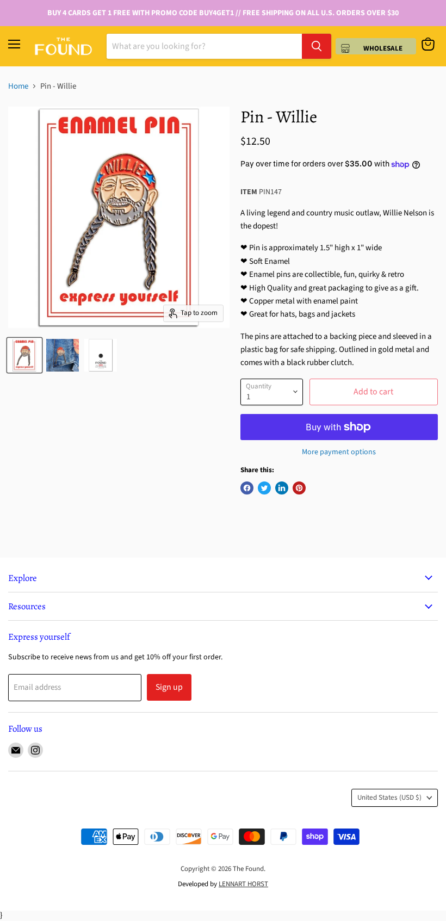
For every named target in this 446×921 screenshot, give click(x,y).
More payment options (339, 452)
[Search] (316, 46)
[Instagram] (35, 750)
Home (18, 86)
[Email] (15, 750)
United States (389, 797)
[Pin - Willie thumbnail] (24, 355)
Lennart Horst (243, 884)
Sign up (169, 687)
